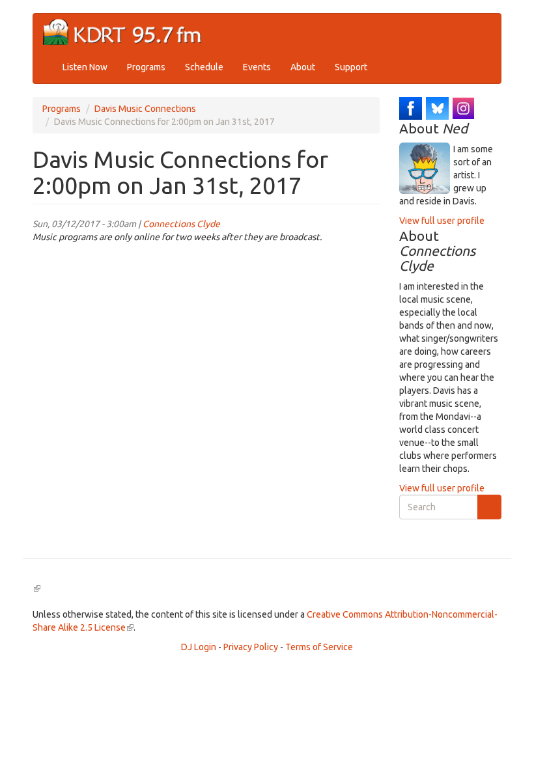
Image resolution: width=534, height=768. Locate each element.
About (302, 67)
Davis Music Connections (145, 108)
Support (351, 67)
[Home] (127, 32)
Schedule (204, 67)
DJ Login (198, 647)
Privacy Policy (250, 647)
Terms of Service (319, 647)
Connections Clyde (181, 224)
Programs (146, 67)
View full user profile (442, 220)
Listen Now (85, 67)
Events (257, 67)
